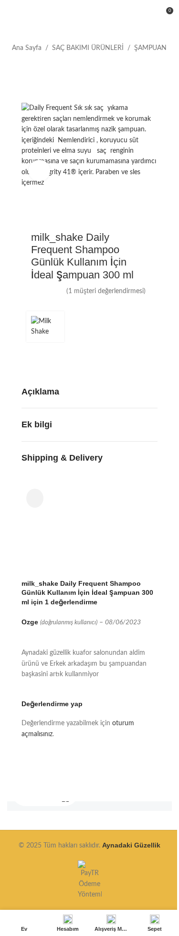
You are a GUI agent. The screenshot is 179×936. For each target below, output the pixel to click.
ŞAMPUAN (150, 48)
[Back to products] (29, 68)
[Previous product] (17, 68)
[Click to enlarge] (39, 170)
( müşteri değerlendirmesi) (106, 291)
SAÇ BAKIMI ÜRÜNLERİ (88, 48)
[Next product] (40, 68)
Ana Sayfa (27, 48)
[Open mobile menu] (11, 14)
